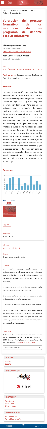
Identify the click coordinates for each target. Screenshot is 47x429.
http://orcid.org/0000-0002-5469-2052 (17, 52)
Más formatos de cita (12, 347)
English (8, 361)
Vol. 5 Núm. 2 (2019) (26, 10)
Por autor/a (9, 404)
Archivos (13, 10)
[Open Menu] (2, 2)
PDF (8, 224)
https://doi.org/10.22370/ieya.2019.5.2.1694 (22, 69)
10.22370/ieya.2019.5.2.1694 (25, 342)
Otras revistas (10, 406)
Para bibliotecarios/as (13, 419)
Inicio (5, 10)
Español (8, 364)
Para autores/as (11, 416)
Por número (9, 401)
